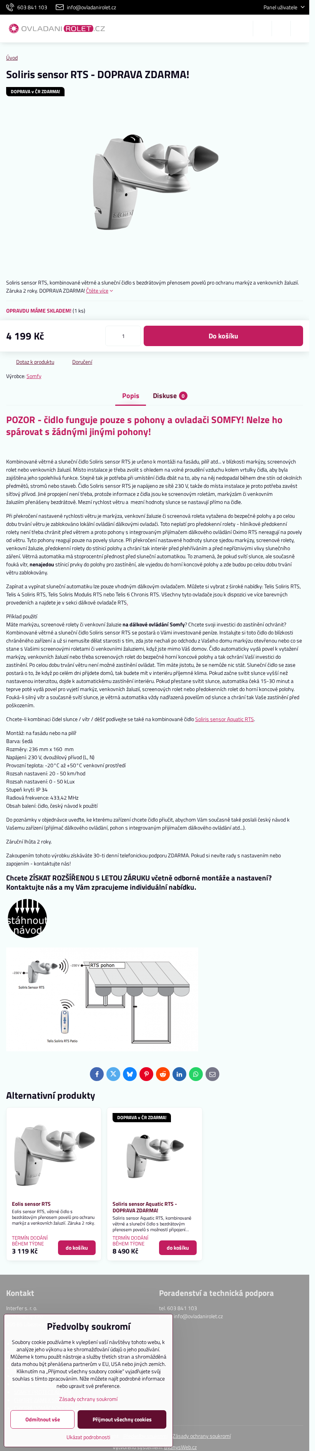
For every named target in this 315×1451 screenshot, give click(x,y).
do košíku (223, 336)
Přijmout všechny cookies (122, 1419)
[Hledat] (262, 28)
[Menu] (300, 28)
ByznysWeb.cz (180, 1447)
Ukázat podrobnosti (88, 1437)
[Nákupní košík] (281, 28)
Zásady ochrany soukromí (201, 1436)
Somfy (34, 376)
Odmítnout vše (42, 1419)
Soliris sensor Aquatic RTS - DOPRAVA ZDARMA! (145, 1207)
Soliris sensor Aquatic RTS (224, 719)
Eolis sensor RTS (31, 1204)
